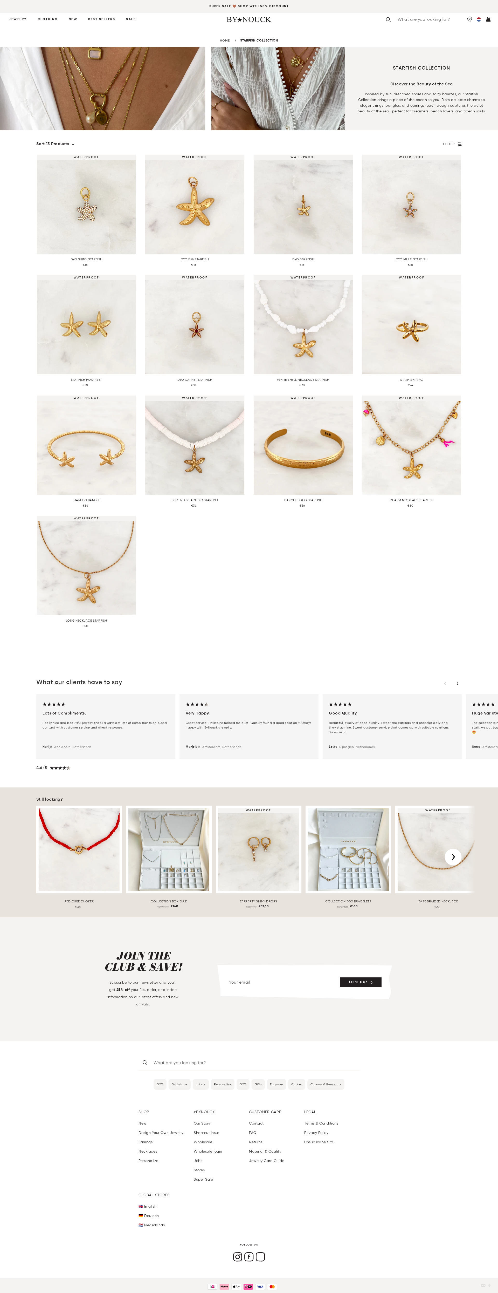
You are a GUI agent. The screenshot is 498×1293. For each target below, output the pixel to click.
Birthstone (180, 1084)
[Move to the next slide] (457, 683)
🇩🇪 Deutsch (149, 1216)
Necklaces (148, 1151)
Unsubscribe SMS (319, 1142)
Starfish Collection (259, 40)
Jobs (198, 1161)
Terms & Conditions (321, 1123)
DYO (160, 1084)
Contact (256, 1123)
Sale (131, 19)
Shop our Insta (206, 1133)
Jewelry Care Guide (266, 1161)
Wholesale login (208, 1151)
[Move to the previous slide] (445, 683)
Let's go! (358, 982)
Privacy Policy (316, 1133)
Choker (296, 1084)
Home (225, 40)
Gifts (258, 1084)
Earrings (146, 1142)
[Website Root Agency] (489, 1285)
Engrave (276, 1084)
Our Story (202, 1123)
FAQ (253, 1133)
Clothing (48, 19)
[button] (479, 19)
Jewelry (18, 19)
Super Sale (220, 6)
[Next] (453, 857)
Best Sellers (101, 19)
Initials (201, 1084)
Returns (255, 1142)
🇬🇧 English (148, 1206)
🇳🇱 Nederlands (152, 1225)
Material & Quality (265, 1151)
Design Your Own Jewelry (161, 1133)
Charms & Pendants (326, 1084)
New (73, 19)
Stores (199, 1170)
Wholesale (203, 1142)
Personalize (223, 1084)
